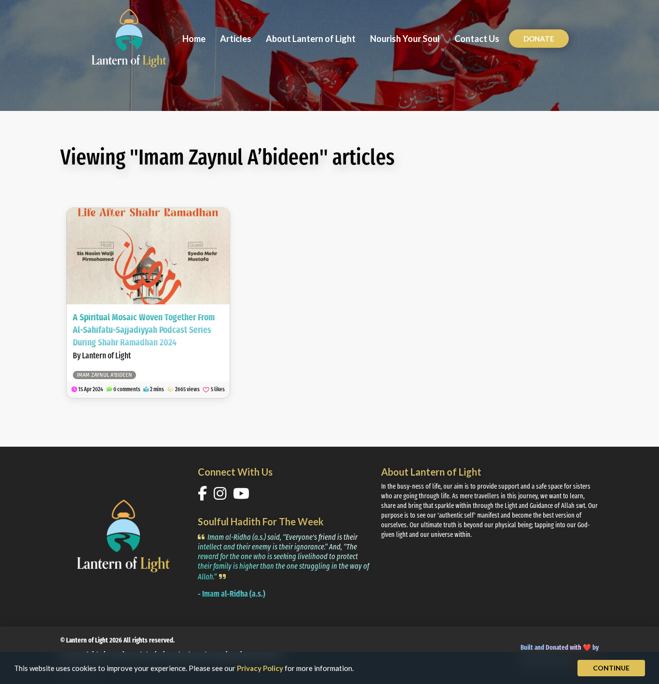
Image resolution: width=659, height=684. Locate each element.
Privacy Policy (260, 668)
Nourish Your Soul (405, 38)
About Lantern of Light (311, 38)
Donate (538, 38)
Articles (235, 38)
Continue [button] (611, 668)
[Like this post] (206, 389)
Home (194, 38)
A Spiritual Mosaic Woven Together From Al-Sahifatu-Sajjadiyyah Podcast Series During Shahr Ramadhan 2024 (144, 331)
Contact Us (476, 38)
